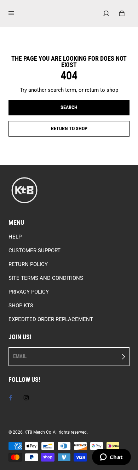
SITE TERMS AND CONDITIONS (45, 278)
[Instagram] (26, 397)
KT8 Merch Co (37, 432)
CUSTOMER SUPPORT (34, 250)
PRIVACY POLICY (28, 292)
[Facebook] (10, 397)
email (20, 356)
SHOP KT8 (20, 305)
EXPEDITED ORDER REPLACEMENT (50, 319)
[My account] (106, 13)
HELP (15, 237)
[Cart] (122, 13)
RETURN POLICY (28, 264)
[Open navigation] (16, 13)
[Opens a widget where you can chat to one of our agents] (111, 457)
